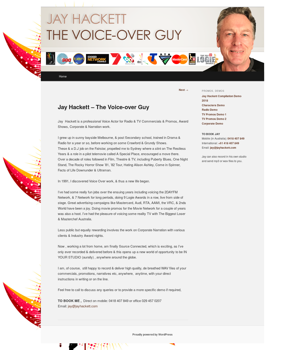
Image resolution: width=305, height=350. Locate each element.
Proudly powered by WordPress (152, 334)
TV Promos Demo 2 (214, 119)
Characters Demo (213, 105)
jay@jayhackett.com (83, 306)
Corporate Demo (212, 123)
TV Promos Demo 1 (214, 114)
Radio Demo (209, 110)
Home (63, 76)
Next (183, 90)
